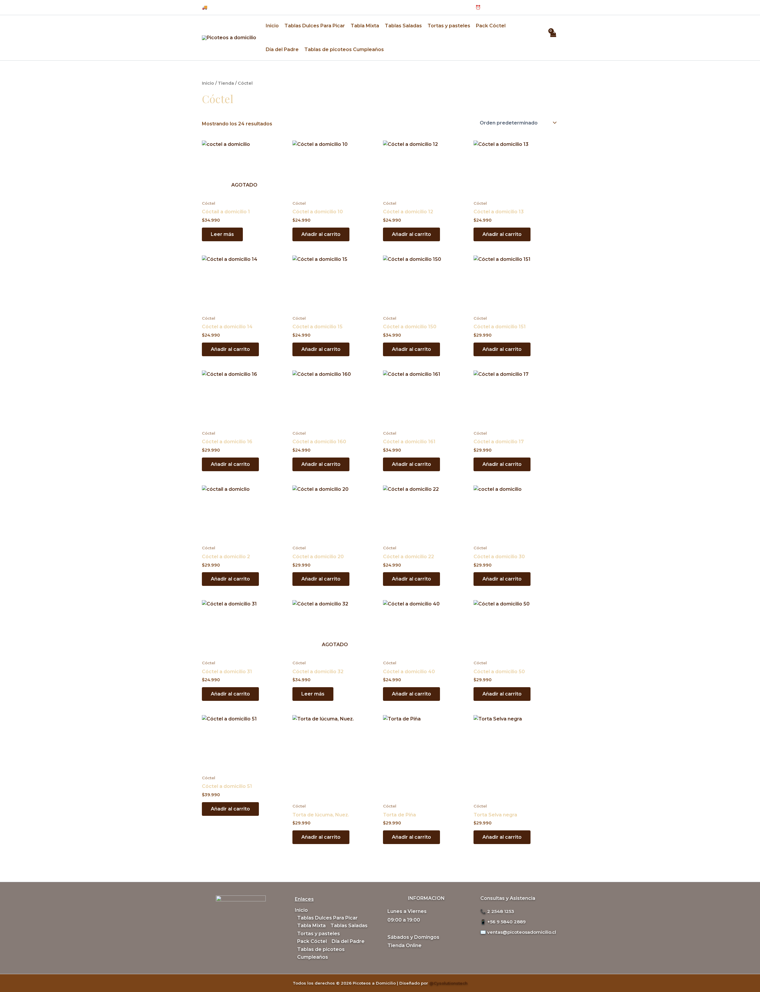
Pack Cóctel (491, 26)
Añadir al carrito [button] (321, 234)
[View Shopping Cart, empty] (552, 37)
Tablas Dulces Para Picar (314, 26)
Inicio (272, 26)
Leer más (222, 234)
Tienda (226, 83)
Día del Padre (282, 49)
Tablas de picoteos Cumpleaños (344, 49)
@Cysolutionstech (448, 983)
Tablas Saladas (403, 26)
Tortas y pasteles (449, 26)
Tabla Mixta (365, 26)
